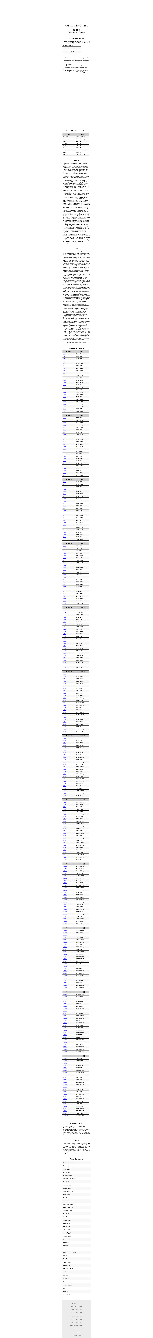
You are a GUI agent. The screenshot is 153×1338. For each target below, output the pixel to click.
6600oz (65, 1030)
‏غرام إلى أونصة (67, 1233)
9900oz (65, 1113)
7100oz (65, 1042)
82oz (64, 560)
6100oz (65, 1018)
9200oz (65, 1096)
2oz (64, 356)
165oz (64, 638)
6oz (64, 365)
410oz (64, 710)
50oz (64, 475)
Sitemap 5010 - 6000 (76, 1322)
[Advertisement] (47, 27)
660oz (64, 774)
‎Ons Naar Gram (67, 1210)
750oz (64, 795)
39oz (64, 449)
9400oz (65, 1101)
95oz (64, 591)
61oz (64, 505)
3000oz (65, 939)
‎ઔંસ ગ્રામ (65, 1275)
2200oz (65, 916)
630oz (64, 766)
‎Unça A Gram (66, 1242)
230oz (64, 662)
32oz (64, 432)
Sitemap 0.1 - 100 (77, 1303)
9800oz (65, 1111)
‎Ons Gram (66, 1278)
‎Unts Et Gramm (67, 1185)
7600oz (65, 1058)
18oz (64, 394)
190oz (64, 650)
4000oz (65, 963)
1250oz (65, 875)
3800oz (65, 959)
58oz (64, 498)
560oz (64, 750)
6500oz (65, 1027)
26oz (64, 418)
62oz (64, 508)
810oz (64, 814)
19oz (64, 397)
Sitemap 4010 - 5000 (76, 1319)
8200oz (65, 1072)
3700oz (65, 956)
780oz (64, 807)
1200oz (65, 873)
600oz (64, 759)
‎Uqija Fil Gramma (68, 1207)
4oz (64, 361)
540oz (64, 745)
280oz (64, 678)
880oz (64, 830)
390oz (64, 705)
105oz (64, 610)
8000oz (65, 1067)
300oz (64, 683)
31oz (64, 429)
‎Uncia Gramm (67, 1197)
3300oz (65, 947)
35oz (64, 439)
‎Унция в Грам (67, 1166)
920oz (64, 840)
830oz (64, 818)
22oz (64, 404)
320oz (64, 688)
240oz (64, 665)
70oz (64, 527)
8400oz (65, 1077)
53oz (64, 486)
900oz (64, 835)
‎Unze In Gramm (67, 1175)
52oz (64, 484)
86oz (64, 570)
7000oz (65, 1039)
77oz (64, 548)
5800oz (65, 1011)
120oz (64, 617)
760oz (64, 802)
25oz (64, 411)
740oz (64, 793)
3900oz (65, 961)
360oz (64, 698)
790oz (64, 809)
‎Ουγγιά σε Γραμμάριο (69, 1178)
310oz (64, 686)
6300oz (65, 1023)
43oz (64, 458)
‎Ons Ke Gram (66, 1249)
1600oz (65, 892)
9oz (64, 373)
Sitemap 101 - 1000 (76, 1306)
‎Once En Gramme (68, 1191)
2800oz (65, 935)
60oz (64, 503)
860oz (64, 826)
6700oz (65, 1032)
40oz (64, 451)
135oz (64, 624)
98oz (64, 598)
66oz (64, 517)
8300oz (65, 1075)
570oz (64, 752)
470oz (64, 724)
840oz (64, 821)
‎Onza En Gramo (67, 1182)
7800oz (65, 1063)
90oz (64, 579)
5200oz (65, 996)
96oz (64, 593)
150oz (64, 631)
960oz (64, 850)
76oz (64, 546)
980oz (64, 854)
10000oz (65, 1115)
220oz (64, 660)
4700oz (65, 980)
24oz (64, 408)
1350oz (65, 880)
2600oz (65, 930)
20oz (64, 399)
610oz (64, 762)
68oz (64, 522)
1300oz (65, 878)
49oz (64, 473)
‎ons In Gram (66, 1229)
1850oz (65, 904)
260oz (64, 674)
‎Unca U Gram (66, 1194)
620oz (64, 764)
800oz (64, 811)
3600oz (65, 954)
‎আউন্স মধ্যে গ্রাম (66, 1239)
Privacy (76, 1328)
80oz (64, 555)
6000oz (65, 1015)
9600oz (65, 1106)
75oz (64, 539)
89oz (64, 577)
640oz (64, 769)
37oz (64, 444)
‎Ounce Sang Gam (68, 1285)
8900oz (65, 1089)
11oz (64, 377)
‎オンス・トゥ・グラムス (69, 1252)
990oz (64, 857)
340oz (64, 693)
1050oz (65, 866)
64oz (64, 513)
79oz (64, 553)
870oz (64, 828)
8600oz (65, 1082)
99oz (64, 601)
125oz (64, 619)
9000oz (65, 1091)
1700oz (65, 897)
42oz (64, 456)
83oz (64, 562)
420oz (64, 712)
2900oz (65, 937)
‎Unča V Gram (66, 1265)
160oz (64, 636)
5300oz (65, 999)
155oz (64, 634)
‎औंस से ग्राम (65, 1245)
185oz (64, 648)
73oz (64, 534)
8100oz (65, 1070)
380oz (64, 702)
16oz (64, 389)
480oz (64, 726)
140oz (64, 626)
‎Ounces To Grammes (69, 1295)
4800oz (65, 982)
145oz (64, 629)
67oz (64, 520)
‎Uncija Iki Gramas (68, 1204)
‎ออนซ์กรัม (65, 1272)
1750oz (65, 899)
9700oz (65, 1108)
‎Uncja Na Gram (67, 1213)
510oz (64, 738)
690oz (64, 781)
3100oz (65, 942)
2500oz (65, 923)
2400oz (65, 921)
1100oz (65, 868)
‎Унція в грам (66, 1282)
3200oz (65, 944)
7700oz (65, 1060)
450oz (64, 719)
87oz (64, 572)
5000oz (65, 987)
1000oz (65, 859)
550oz (64, 747)
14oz (64, 385)
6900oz (65, 1037)
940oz (64, 845)
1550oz (65, 890)
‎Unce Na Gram (67, 1169)
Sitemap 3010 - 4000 (76, 1316)
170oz (64, 641)
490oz (64, 729)
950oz (64, 847)
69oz (64, 525)
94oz (64, 589)
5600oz (65, 1006)
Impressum (76, 1332)
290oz (64, 681)
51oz (64, 482)
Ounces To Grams (76, 25)
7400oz (65, 1049)
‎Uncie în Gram (67, 1220)
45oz (64, 463)
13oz (64, 382)
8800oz (65, 1087)
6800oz (65, 1035)
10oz (64, 375)
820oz (64, 816)
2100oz (65, 914)
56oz (64, 494)
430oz (64, 714)
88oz (64, 574)
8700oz (65, 1084)
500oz (64, 731)
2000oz (65, 911)
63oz (64, 510)
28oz (64, 422)
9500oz (65, 1103)
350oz (64, 695)
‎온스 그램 (65, 1255)
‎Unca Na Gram (67, 1223)
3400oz (65, 949)
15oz (64, 387)
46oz (64, 465)
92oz (64, 584)
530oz (64, 742)
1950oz (65, 909)
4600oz (65, 978)
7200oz (65, 1044)
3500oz (65, 951)
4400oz (65, 973)
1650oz (65, 894)
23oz (64, 406)
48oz (64, 470)
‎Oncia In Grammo (68, 1201)
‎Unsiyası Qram (67, 1236)
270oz (64, 676)
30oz (64, 427)
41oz (64, 453)
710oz (64, 786)
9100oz (65, 1094)
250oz (64, 667)
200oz (64, 655)
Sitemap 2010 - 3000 (76, 1313)
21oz (64, 401)
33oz (64, 434)
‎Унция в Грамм (67, 1262)
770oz (64, 804)
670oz (64, 776)
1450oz (65, 885)
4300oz (65, 970)
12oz (64, 380)
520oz (64, 740)
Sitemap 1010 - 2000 (76, 1309)
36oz (64, 441)
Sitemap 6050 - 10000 (76, 1325)
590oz (64, 757)
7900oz (65, 1065)
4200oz (65, 968)
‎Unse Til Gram (67, 1172)
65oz (64, 515)
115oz (64, 614)
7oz (64, 368)
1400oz (65, 883)
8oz (64, 370)
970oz (64, 852)
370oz (64, 700)
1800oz (65, 902)
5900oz (65, 1013)
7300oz (65, 1046)
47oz (64, 468)
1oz (64, 353)
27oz (64, 420)
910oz (64, 838)
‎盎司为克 (65, 1288)
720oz (64, 788)
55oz (64, 491)
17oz (64, 392)
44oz (64, 461)
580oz (64, 754)
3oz (64, 358)
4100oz (65, 966)
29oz (64, 425)
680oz (64, 778)
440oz (64, 717)
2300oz (65, 918)
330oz (64, 690)
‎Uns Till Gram (66, 1226)
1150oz (65, 871)
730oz (64, 790)
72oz (64, 532)
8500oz (65, 1079)
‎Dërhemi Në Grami (68, 1268)
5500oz (65, 1003)
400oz (64, 707)
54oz (64, 489)
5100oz (65, 994)
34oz (64, 437)
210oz (64, 657)
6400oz (65, 1025)
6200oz (65, 1020)
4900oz (65, 985)
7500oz (65, 1051)
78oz (64, 550)
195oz (64, 653)
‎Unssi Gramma (67, 1188)
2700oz (65, 932)
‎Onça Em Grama (67, 1217)
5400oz (65, 1001)
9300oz (65, 1099)
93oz (64, 586)
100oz (64, 603)
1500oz (65, 887)
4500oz (65, 975)
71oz (64, 529)
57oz (64, 496)
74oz (64, 537)
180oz (64, 646)
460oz (64, 721)
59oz (64, 501)
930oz (64, 842)
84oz (64, 565)
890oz (64, 833)
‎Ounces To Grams (68, 1162)
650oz (64, 771)
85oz (64, 567)
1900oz (65, 906)
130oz (64, 622)
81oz (64, 558)
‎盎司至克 (65, 1291)
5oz (64, 363)
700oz (64, 783)
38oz (64, 446)
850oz (64, 823)
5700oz (65, 1008)
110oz (64, 612)
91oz (64, 581)
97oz (64, 596)
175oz (64, 643)
